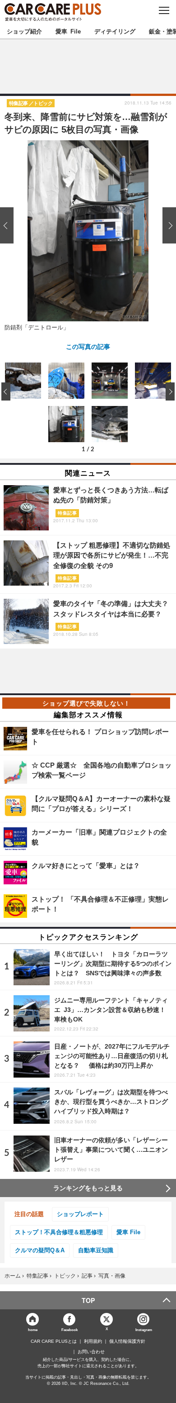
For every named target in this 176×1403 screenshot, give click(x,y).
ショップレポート (80, 1214)
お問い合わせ (91, 1352)
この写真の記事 (88, 346)
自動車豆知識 (95, 1250)
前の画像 (9, 225)
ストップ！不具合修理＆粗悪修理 (59, 1232)
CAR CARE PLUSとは (54, 1341)
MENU (163, 10)
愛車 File (68, 31)
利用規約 (93, 1341)
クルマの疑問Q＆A (40, 1250)
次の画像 (167, 225)
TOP (88, 1300)
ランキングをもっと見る (88, 1188)
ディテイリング (114, 31)
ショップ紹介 (24, 31)
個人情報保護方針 (127, 1341)
